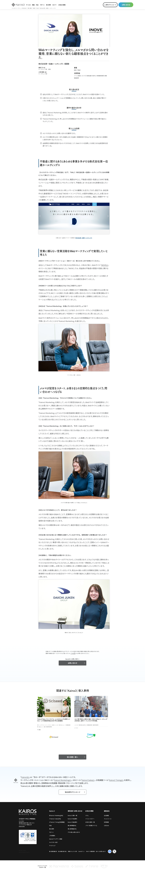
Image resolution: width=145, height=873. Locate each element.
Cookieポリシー (81, 851)
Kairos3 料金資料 (72, 819)
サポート (42, 5)
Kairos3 (24, 777)
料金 (37, 5)
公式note (106, 825)
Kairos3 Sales (87, 780)
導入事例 (48, 5)
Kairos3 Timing (115, 780)
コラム (86, 815)
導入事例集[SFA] (72, 829)
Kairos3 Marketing (61, 780)
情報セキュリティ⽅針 (72, 851)
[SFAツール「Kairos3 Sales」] (77, 867)
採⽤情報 (106, 822)
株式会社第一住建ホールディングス (84, 238)
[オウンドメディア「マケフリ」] (103, 867)
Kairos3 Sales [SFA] (56, 819)
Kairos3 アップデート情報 (55, 839)
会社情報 (106, 815)
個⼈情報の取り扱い (62, 851)
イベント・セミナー (89, 819)
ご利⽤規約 (52, 835)
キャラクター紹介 (53, 842)
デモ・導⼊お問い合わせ (74, 832)
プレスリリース (107, 819)
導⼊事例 (51, 829)
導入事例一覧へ (72, 757)
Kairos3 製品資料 (72, 822)
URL (66, 63)
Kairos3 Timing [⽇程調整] (58, 822)
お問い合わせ (126, 5)
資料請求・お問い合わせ (75, 811)
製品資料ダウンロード (72, 792)
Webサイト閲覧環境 (90, 851)
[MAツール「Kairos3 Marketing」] (59, 867)
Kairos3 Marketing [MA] (57, 815)
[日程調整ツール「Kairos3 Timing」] (92, 867)
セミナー (54, 5)
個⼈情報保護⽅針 (53, 851)
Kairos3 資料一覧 (72, 815)
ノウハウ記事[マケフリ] (91, 825)
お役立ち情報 (61, 5)
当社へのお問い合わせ (101, 851)
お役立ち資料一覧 (90, 822)
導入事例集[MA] (72, 825)
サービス (28, 5)
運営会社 (106, 811)
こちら (72, 653)
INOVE (103, 265)
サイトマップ (52, 845)
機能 (33, 5)
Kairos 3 (52, 811)
